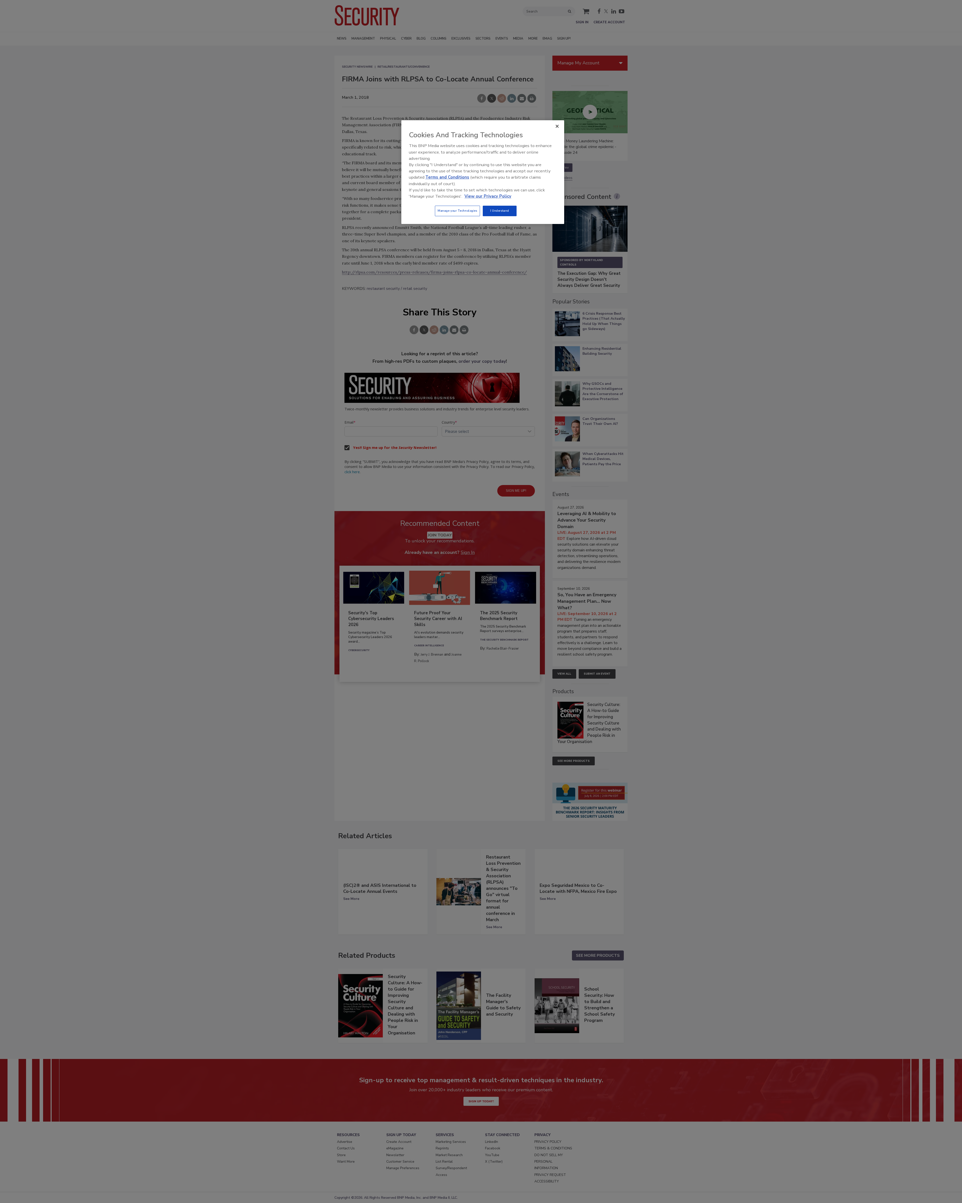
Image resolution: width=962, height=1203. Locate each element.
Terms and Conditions (447, 177)
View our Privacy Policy (487, 196)
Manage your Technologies (457, 211)
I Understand (499, 211)
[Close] (557, 126)
